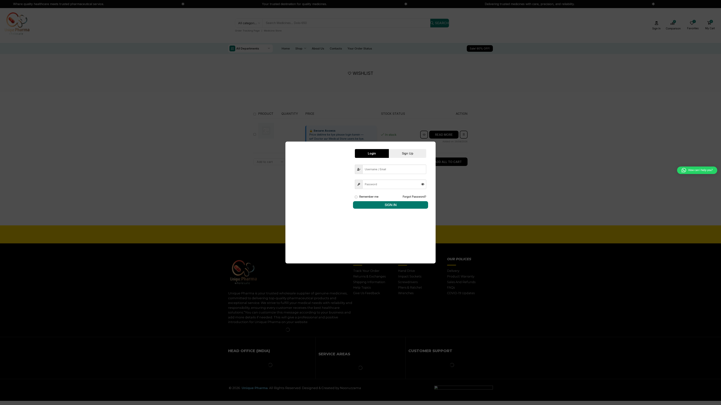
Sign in (391, 205)
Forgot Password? (414, 196)
